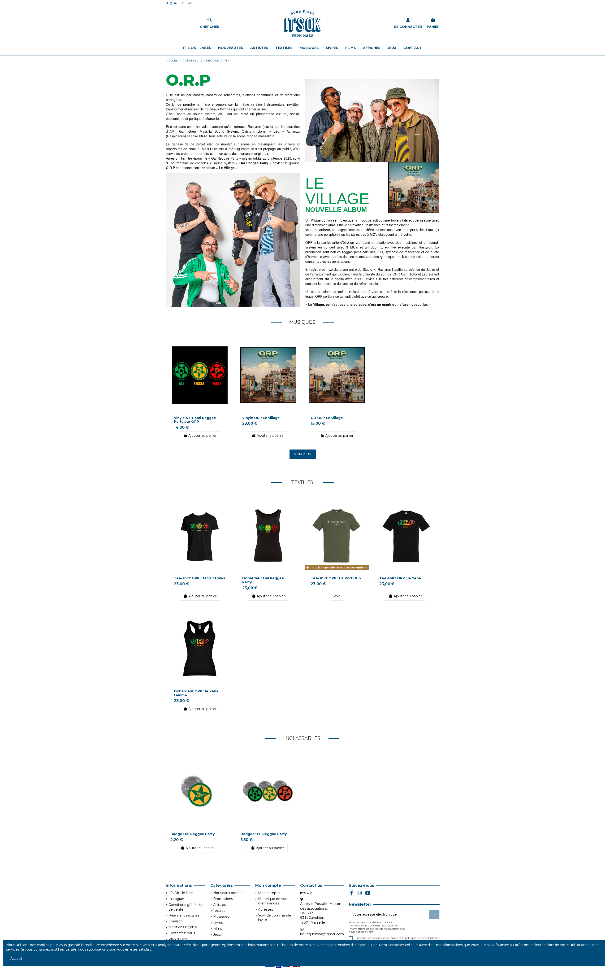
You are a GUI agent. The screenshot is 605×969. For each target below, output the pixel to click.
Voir (337, 596)
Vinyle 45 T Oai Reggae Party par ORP (195, 420)
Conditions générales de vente (186, 907)
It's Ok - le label (181, 893)
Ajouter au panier (202, 435)
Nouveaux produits (228, 893)
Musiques (221, 916)
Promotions (223, 899)
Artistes (219, 905)
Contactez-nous (182, 933)
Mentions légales (183, 927)
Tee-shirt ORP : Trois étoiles (199, 578)
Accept (16, 958)
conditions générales (385, 938)
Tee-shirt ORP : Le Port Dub (336, 578)
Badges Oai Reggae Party (264, 834)
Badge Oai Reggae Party (192, 834)
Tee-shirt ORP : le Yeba (400, 578)
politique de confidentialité (422, 938)
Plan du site (178, 939)
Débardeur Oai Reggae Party (263, 580)
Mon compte (269, 893)
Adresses (265, 909)
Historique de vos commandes (272, 901)
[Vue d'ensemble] (226, 345)
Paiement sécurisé (184, 915)
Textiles (219, 910)
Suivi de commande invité (274, 917)
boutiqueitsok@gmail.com (322, 934)
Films (217, 928)
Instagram (177, 899)
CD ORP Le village (327, 418)
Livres (218, 923)
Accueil (186, 3)
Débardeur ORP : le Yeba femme (196, 693)
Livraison (176, 921)
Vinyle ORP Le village (261, 418)
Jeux (217, 934)
